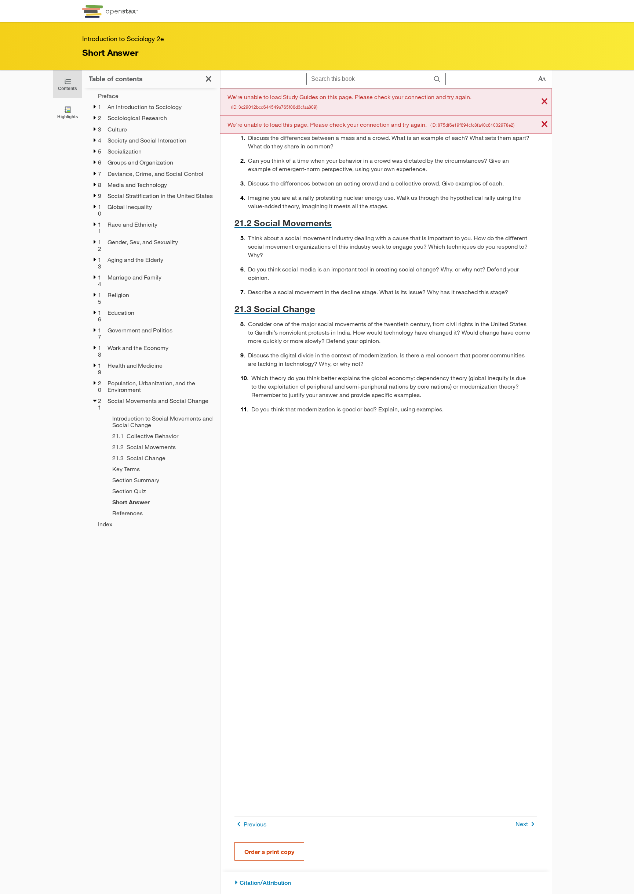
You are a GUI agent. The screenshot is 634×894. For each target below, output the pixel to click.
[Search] (437, 79)
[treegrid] (151, 310)
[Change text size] (542, 79)
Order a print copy (269, 851)
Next (521, 823)
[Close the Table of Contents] (208, 78)
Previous (255, 824)
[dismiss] (544, 102)
